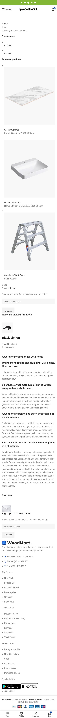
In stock (7, 54)
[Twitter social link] (25, 2)
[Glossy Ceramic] (29, 96)
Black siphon (11, 337)
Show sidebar (8, 288)
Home (5, 24)
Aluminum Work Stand (14, 275)
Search (8, 311)
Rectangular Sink (12, 203)
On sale (8, 45)
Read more (7, 495)
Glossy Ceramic (11, 130)
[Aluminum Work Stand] (29, 241)
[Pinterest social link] (28, 2)
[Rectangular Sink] (29, 168)
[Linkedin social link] (31, 2)
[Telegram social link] (35, 2)
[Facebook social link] (21, 2)
